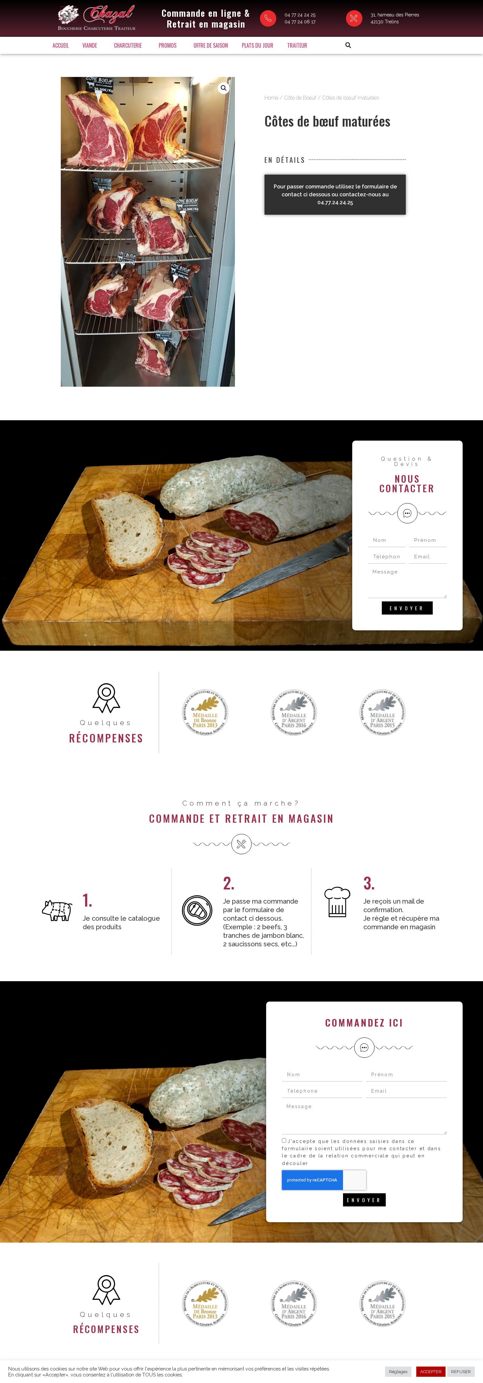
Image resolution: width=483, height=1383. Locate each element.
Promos (167, 45)
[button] (348, 45)
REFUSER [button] (461, 1371)
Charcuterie (128, 45)
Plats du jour (257, 45)
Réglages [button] (398, 1371)
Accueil (61, 45)
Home (271, 98)
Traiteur (297, 45)
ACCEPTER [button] (431, 1371)
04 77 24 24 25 (300, 14)
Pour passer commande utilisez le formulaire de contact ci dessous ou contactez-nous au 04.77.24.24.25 (335, 194)
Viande (89, 45)
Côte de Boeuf (300, 98)
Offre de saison (211, 45)
